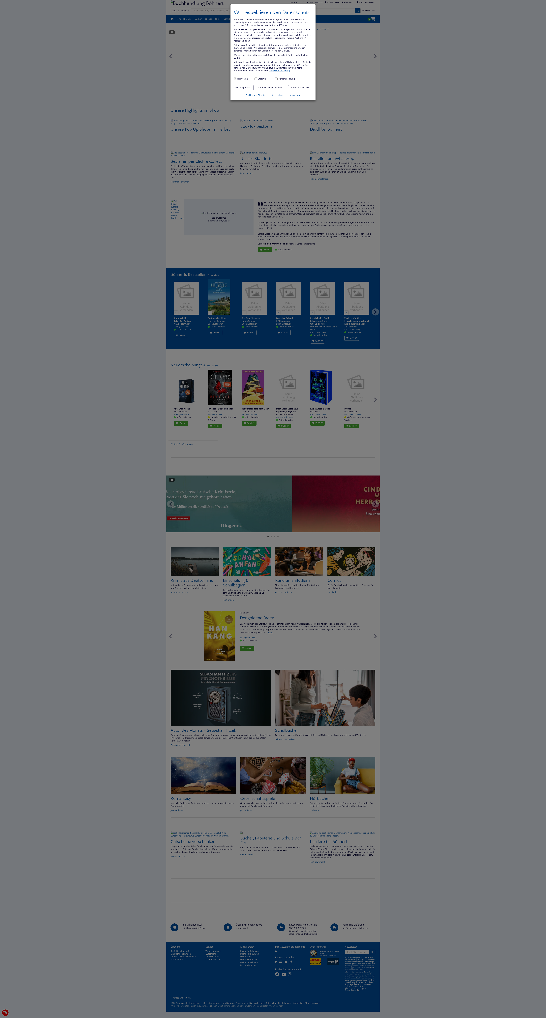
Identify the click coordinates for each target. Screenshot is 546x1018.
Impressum (295, 95)
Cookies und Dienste (255, 95)
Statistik (262, 78)
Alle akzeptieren (242, 87)
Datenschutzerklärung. (279, 70)
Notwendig (242, 78)
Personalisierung (285, 78)
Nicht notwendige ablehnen (270, 87)
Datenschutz (277, 95)
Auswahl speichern (300, 87)
